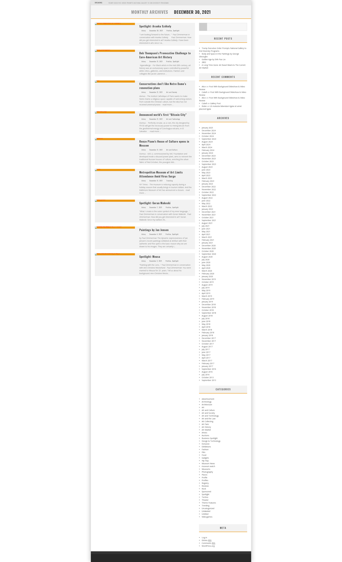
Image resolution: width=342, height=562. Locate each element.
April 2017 (206, 357)
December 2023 (209, 155)
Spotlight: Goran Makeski (154, 203)
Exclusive (205, 444)
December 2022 (209, 186)
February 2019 (208, 299)
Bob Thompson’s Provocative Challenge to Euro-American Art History (165, 55)
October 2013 (208, 377)
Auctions (205, 435)
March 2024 (207, 147)
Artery (144, 31)
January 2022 (207, 209)
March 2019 (207, 296)
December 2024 (209, 130)
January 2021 (207, 242)
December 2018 (209, 304)
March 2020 (207, 271)
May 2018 (206, 324)
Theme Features (209, 502)
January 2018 (207, 335)
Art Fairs (205, 424)
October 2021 (208, 217)
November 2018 (209, 307)
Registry (205, 483)
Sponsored (206, 491)
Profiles (169, 31)
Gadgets (205, 458)
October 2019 (208, 282)
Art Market (206, 430)
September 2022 (209, 195)
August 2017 (207, 346)
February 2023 (208, 181)
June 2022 (206, 200)
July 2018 (205, 318)
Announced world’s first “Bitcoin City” (163, 115)
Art (203, 407)
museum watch (208, 466)
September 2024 (209, 139)
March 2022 (207, 206)
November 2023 (209, 158)
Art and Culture (171, 150)
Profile (204, 477)
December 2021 (209, 212)
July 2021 (205, 226)
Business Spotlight (210, 438)
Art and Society (171, 92)
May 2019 (206, 290)
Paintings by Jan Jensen (154, 230)
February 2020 (208, 273)
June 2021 (206, 228)
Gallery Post (215, 103)
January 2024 (207, 153)
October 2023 (208, 161)
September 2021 (209, 220)
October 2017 (208, 343)
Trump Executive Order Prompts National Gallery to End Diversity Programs (138, 3)
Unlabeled (206, 511)
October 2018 (208, 310)
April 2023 (206, 175)
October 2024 (208, 136)
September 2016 (209, 369)
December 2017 (209, 338)
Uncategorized (208, 508)
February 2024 (208, 150)
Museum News (208, 463)
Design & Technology (211, 441)
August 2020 (207, 256)
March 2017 (207, 360)
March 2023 (207, 178)
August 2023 (207, 167)
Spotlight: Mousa (149, 257)
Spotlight (176, 31)
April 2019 (206, 293)
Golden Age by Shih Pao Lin (214, 59)
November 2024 (209, 133)
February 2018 (208, 332)
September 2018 (209, 313)
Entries (206, 540)
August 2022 (207, 198)
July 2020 (205, 259)
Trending (169, 181)
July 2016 (205, 374)
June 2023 (206, 169)
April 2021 (206, 234)
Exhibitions (206, 446)
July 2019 (205, 287)
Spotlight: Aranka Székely (155, 26)
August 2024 (207, 141)
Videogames (207, 517)
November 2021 (209, 214)
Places (204, 474)
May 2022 (206, 203)
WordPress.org (208, 546)
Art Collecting (207, 421)
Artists (204, 432)
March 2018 (207, 329)
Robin (204, 106)
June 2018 (206, 321)
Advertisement (208, 399)
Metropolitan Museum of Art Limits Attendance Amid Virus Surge (161, 174)
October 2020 (208, 251)
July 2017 (205, 349)
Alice (204, 86)
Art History (206, 427)
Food (204, 455)
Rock (204, 488)
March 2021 (207, 237)
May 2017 (206, 355)
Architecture (207, 404)
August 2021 (207, 223)
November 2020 (209, 248)
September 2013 (209, 380)
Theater (205, 500)
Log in (204, 537)
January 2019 (207, 301)
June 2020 (206, 262)
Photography (207, 472)
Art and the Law (208, 418)
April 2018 (206, 327)
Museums (206, 469)
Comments (208, 543)
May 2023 (206, 172)
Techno (205, 497)
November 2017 (209, 341)
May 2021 (206, 231)
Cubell (204, 92)
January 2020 (207, 276)
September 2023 (209, 164)
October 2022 (208, 192)
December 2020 (209, 245)
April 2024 (206, 144)
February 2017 (208, 363)
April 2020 (206, 268)
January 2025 (207, 127)
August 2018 (207, 315)
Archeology (206, 401)
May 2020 (206, 265)
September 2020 (209, 254)
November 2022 (209, 189)
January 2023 (207, 184)
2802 (204, 62)
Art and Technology (173, 119)
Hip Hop (205, 460)
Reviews (205, 486)
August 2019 (207, 285)
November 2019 (209, 279)
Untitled (205, 514)
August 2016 (207, 372)
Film (203, 452)
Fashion (205, 449)
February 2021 (208, 240)
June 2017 (206, 352)
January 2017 (207, 366)
